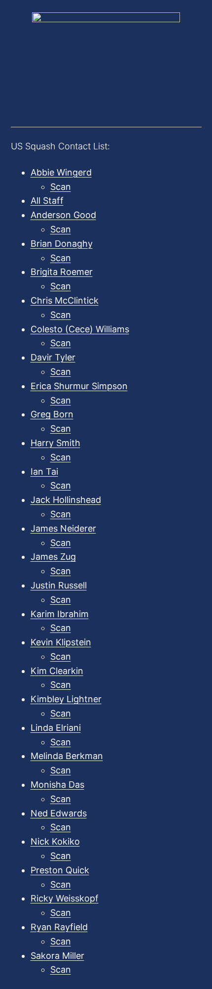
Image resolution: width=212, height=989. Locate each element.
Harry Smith (55, 443)
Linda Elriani (56, 727)
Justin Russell (59, 585)
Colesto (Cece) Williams (80, 329)
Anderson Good (63, 215)
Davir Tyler (53, 357)
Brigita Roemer (62, 272)
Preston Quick (60, 870)
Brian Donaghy (62, 243)
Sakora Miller (57, 955)
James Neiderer (63, 528)
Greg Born (52, 414)
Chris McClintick (65, 300)
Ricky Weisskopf (65, 898)
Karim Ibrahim (60, 614)
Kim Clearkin (57, 671)
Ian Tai (44, 471)
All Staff (47, 200)
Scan (60, 186)
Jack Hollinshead (66, 499)
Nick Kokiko (55, 841)
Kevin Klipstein (61, 642)
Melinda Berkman (67, 756)
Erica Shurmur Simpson (79, 386)
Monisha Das (57, 784)
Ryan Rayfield (59, 927)
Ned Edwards (59, 813)
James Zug (53, 556)
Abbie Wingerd (61, 172)
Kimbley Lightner (66, 699)
